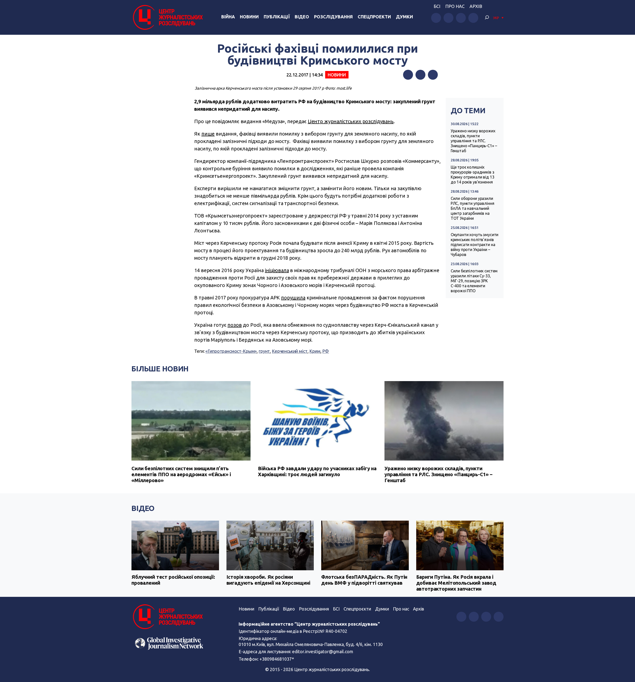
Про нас (455, 6)
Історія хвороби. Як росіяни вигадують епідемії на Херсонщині (268, 580)
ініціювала (277, 270)
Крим (314, 351)
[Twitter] (420, 75)
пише (208, 134)
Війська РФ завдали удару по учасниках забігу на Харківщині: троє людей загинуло (317, 471)
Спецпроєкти (357, 608)
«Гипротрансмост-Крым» (231, 351)
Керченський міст (290, 351)
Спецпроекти (374, 16)
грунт (264, 351)
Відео (302, 16)
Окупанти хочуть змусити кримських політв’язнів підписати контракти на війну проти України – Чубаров (475, 244)
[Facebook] (408, 75)
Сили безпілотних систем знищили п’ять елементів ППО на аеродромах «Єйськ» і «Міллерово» (181, 474)
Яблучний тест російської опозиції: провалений (173, 580)
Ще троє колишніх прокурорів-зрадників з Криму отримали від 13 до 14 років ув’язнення (472, 174)
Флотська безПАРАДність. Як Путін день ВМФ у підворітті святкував (364, 580)
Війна (228, 16)
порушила (293, 297)
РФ (325, 351)
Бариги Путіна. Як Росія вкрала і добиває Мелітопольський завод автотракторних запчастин (456, 583)
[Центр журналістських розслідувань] (167, 17)
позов (234, 325)
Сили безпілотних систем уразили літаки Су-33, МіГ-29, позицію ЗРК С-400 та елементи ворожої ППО (474, 281)
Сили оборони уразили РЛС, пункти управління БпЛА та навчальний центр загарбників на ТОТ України (472, 208)
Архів (476, 6)
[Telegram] (433, 75)
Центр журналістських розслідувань (351, 121)
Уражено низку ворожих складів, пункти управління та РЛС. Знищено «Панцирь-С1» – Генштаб (474, 141)
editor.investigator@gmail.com (322, 651)
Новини (249, 16)
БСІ (437, 6)
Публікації (277, 16)
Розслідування (333, 16)
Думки (404, 16)
